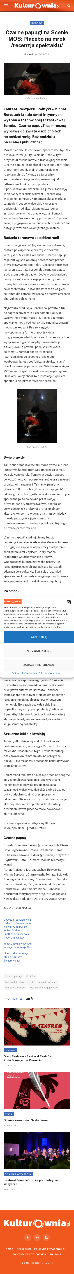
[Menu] (6, 6)
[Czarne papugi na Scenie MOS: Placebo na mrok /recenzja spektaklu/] (37, 79)
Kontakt (55, 1254)
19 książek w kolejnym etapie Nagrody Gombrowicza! (16, 957)
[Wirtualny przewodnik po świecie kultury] (37, 6)
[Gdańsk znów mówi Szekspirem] (37, 1090)
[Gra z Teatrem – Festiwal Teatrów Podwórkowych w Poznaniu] (37, 1027)
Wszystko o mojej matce (44, 987)
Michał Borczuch (48, 982)
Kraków (30, 976)
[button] (68, 602)
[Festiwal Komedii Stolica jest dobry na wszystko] (37, 1150)
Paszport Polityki (15, 987)
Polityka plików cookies (24, 673)
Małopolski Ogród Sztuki (19, 982)
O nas (9, 1249)
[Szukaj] (68, 6)
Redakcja (29, 54)
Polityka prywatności (49, 673)
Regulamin (24, 1249)
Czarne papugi (13, 976)
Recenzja (37, 23)
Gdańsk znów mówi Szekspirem (26, 1120)
